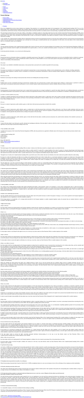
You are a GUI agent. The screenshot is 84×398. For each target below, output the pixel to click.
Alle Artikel (5, 7)
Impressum (5, 11)
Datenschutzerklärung (7, 12)
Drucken (5, 26)
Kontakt (4, 10)
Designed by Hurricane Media (14, 395)
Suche (4, 9)
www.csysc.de (7, 142)
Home (4, 6)
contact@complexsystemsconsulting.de (11, 141)
